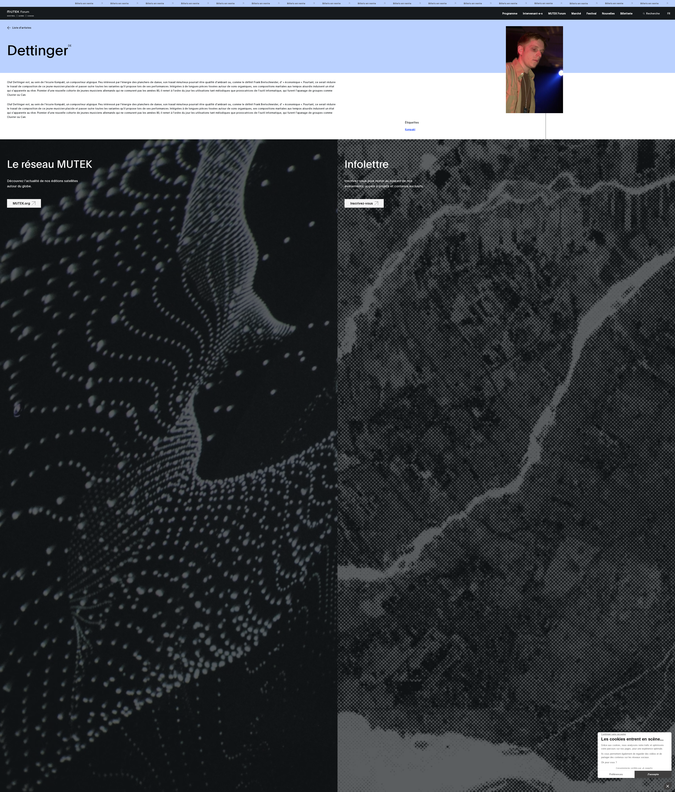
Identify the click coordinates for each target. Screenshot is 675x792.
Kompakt (410, 129)
